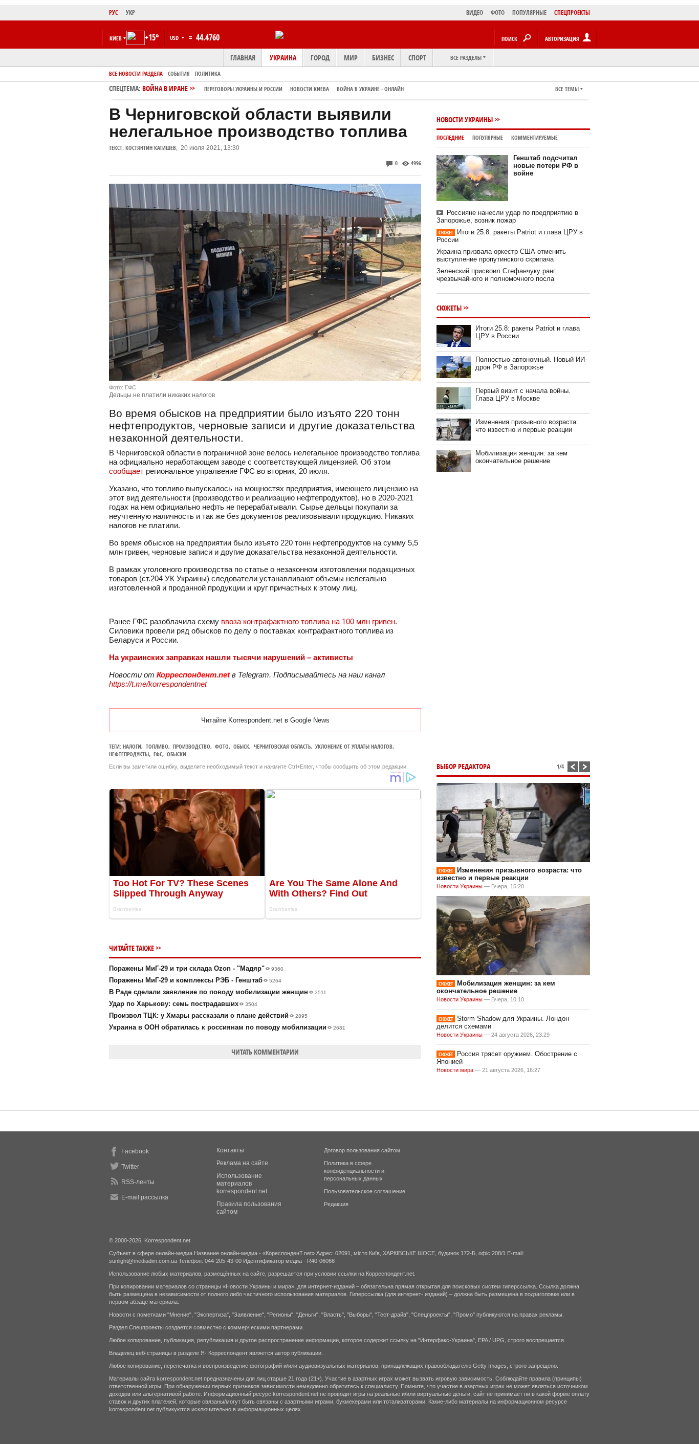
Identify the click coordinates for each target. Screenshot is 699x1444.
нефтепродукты (129, 754)
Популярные (487, 137)
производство (191, 746)
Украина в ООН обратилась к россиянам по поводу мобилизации (227, 1027)
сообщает (126, 471)
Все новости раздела (136, 73)
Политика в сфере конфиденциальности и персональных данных (354, 1171)
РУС (113, 12)
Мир (351, 57)
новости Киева (309, 89)
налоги (132, 746)
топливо (157, 746)
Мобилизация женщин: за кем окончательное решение (521, 457)
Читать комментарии (265, 1052)
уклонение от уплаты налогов (353, 746)
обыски (176, 754)
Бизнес (383, 57)
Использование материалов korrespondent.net (241, 1183)
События (179, 73)
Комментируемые (534, 137)
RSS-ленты (138, 1182)
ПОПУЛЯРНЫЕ (529, 12)
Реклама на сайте (242, 1163)
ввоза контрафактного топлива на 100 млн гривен (308, 621)
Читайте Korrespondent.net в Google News (265, 720)
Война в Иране (273, 88)
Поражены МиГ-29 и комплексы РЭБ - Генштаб (195, 980)
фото (222, 746)
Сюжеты (449, 308)
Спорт (417, 57)
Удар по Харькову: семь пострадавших (183, 1004)
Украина (283, 57)
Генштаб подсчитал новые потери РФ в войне (545, 165)
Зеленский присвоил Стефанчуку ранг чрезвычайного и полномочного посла (496, 274)
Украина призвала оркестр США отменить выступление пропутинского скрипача (501, 255)
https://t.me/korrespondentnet (158, 684)
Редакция (336, 1204)
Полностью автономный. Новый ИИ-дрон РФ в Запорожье (531, 363)
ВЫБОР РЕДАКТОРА (463, 766)
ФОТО (498, 12)
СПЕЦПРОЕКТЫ (572, 12)
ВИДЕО (474, 12)
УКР (130, 12)
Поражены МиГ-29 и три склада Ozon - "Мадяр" (196, 968)
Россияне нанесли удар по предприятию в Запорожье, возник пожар (507, 216)
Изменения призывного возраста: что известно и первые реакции (526, 425)
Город (320, 57)
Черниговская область (282, 746)
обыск (241, 746)
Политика (208, 73)
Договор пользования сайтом (362, 1150)
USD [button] (175, 37)
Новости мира (454, 1070)
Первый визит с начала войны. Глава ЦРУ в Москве (523, 394)
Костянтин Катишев (150, 147)
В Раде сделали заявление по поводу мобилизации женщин (217, 992)
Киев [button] (116, 38)
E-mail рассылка (144, 1197)
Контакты (230, 1150)
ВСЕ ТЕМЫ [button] (567, 89)
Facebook (135, 1151)
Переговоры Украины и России (243, 89)
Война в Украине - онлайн (370, 89)
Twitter (130, 1166)
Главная (242, 57)
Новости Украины (464, 119)
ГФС (158, 754)
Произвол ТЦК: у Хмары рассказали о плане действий (208, 1015)
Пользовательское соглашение (364, 1191)
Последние (450, 137)
